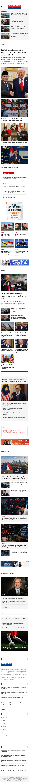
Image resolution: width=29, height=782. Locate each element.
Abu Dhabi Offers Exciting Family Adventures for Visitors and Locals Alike (14, 192)
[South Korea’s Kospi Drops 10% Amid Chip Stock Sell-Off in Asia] (14, 509)
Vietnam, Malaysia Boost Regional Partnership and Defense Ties (21, 236)
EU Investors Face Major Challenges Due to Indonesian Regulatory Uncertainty (19, 35)
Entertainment (5, 742)
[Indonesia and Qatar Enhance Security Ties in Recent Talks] (7, 230)
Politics (4, 732)
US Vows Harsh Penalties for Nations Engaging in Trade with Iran (13, 296)
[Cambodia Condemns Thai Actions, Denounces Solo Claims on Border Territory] (14, 157)
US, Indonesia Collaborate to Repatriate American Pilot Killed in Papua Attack (13, 52)
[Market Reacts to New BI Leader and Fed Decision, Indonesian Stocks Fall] (14, 536)
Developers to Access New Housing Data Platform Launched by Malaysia (19, 491)
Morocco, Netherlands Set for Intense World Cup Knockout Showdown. (12, 624)
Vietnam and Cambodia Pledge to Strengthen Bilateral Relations (12, 409)
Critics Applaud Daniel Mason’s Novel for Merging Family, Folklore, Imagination (14, 602)
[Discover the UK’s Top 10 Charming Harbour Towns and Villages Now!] (5, 15)
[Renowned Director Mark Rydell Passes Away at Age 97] (14, 586)
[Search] (27, 6)
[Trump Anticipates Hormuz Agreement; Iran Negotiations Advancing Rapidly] (7, 330)
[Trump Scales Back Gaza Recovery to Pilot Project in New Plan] (7, 346)
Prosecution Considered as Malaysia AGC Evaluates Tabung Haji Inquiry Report (14, 404)
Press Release (5, 736)
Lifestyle (4, 729)
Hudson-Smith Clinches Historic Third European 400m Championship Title (14, 619)
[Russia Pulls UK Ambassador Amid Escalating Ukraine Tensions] (5, 311)
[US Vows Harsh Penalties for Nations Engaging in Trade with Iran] (5, 29)
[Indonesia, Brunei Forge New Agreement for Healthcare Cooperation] (7, 247)
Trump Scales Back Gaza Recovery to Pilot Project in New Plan (7, 351)
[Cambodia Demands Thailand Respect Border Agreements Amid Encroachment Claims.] (14, 110)
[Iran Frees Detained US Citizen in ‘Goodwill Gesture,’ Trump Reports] (21, 329)
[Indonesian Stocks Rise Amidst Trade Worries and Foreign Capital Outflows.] (5, 553)
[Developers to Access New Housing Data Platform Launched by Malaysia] (5, 493)
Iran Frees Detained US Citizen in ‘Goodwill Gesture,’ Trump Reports (20, 334)
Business (4, 717)
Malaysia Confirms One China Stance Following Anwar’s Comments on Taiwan (18, 21)
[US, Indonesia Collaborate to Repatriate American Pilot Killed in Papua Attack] (14, 73)
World (3, 720)
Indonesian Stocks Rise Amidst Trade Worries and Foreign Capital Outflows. (19, 552)
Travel (3, 739)
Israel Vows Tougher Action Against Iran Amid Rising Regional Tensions (21, 351)
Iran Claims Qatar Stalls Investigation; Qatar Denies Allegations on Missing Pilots (14, 178)
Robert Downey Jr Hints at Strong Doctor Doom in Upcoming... (12, 607)
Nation (4, 726)
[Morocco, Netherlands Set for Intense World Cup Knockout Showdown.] (14, 641)
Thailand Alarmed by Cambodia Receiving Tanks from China (13, 418)
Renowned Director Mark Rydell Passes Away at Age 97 (14, 182)
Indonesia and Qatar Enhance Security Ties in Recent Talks (7, 236)
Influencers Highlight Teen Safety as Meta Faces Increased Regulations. (14, 187)
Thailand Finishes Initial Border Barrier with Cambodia (12, 413)
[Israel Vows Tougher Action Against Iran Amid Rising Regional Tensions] (21, 346)
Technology (5, 723)
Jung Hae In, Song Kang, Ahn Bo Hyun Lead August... (13, 598)
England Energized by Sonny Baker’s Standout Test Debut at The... (14, 628)
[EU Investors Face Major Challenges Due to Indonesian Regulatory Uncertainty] (5, 36)
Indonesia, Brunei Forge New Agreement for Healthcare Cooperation (6, 253)
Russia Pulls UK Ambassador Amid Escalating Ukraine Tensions (18, 310)
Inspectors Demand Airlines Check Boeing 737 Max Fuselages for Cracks (19, 483)
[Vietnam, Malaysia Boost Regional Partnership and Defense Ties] (21, 230)
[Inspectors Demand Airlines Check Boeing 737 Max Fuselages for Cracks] (5, 485)
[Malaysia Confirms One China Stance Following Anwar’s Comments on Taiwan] (5, 22)
